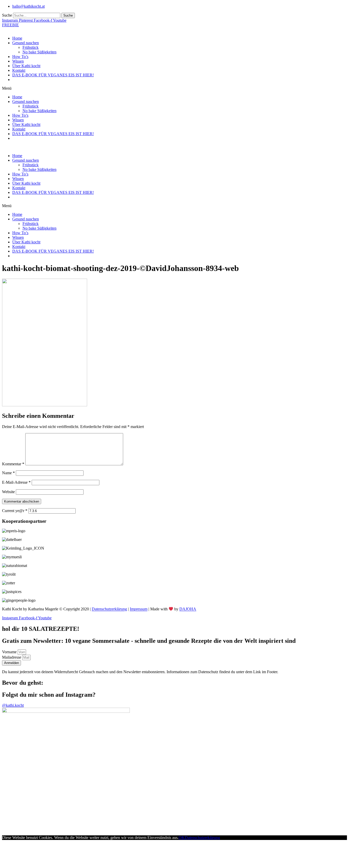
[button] (174, 88)
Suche (7, 15)
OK (182, 837)
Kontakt (18, 70)
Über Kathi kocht (26, 66)
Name (8, 473)
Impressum (138, 609)
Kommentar (13, 464)
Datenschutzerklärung (109, 609)
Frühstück (30, 47)
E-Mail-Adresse (16, 482)
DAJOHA (187, 609)
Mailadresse (12, 657)
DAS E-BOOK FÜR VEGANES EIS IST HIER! (53, 75)
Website (8, 492)
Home (17, 38)
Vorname (10, 652)
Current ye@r (14, 510)
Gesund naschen (25, 43)
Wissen (18, 61)
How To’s (20, 56)
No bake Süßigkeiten (39, 52)
